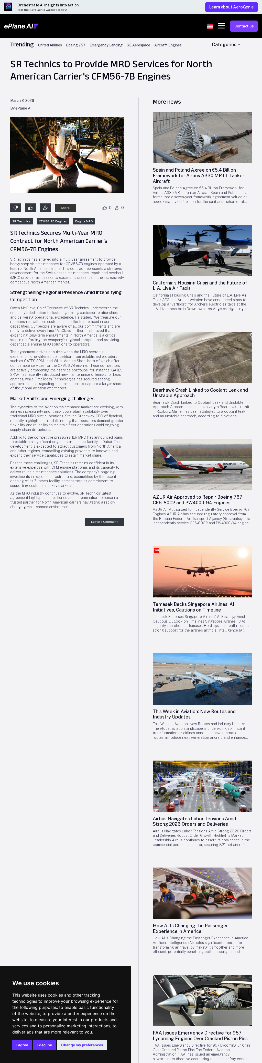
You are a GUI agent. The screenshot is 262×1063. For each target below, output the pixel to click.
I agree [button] (22, 1045)
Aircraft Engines (168, 45)
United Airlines (50, 45)
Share (65, 208)
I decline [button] (44, 1045)
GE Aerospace (138, 45)
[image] (202, 137)
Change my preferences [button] (82, 1045)
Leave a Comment (104, 522)
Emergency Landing (106, 45)
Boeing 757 (75, 45)
